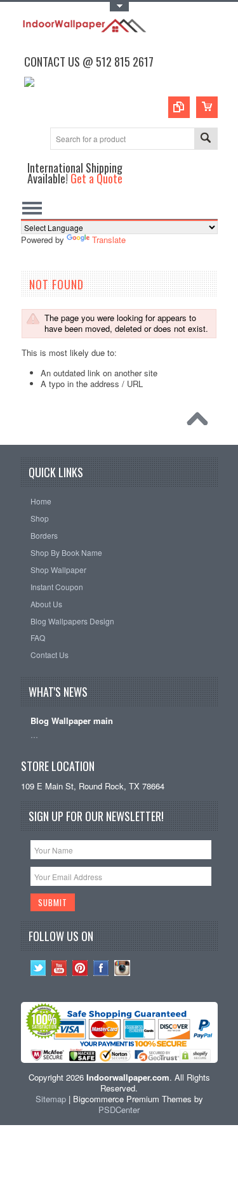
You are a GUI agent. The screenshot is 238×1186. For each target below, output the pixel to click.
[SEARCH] (205, 139)
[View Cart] (207, 107)
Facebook (101, 968)
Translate (109, 240)
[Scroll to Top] (201, 422)
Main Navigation (32, 208)
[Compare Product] (179, 107)
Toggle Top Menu (119, 6)
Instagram (122, 968)
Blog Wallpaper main (71, 721)
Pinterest (80, 968)
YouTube (59, 968)
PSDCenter (119, 1110)
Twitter (38, 968)
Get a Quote (96, 178)
